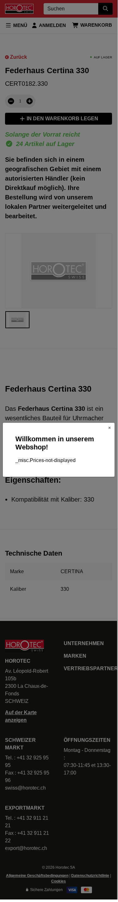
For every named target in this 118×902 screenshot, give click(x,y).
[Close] (109, 428)
